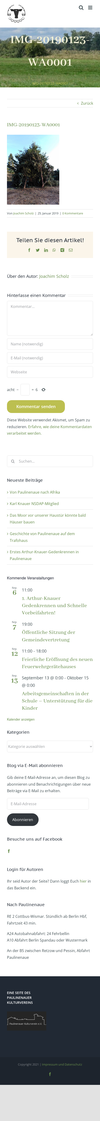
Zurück (87, 103)
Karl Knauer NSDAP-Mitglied (34, 503)
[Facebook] (9, 851)
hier (83, 881)
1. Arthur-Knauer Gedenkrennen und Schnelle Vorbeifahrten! (54, 605)
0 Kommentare (72, 213)
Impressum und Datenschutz (62, 1064)
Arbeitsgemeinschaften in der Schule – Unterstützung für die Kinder (57, 701)
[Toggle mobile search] (81, 7)
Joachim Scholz (23, 213)
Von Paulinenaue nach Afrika (35, 492)
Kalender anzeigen (21, 719)
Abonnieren (22, 819)
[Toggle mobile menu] (90, 7)
